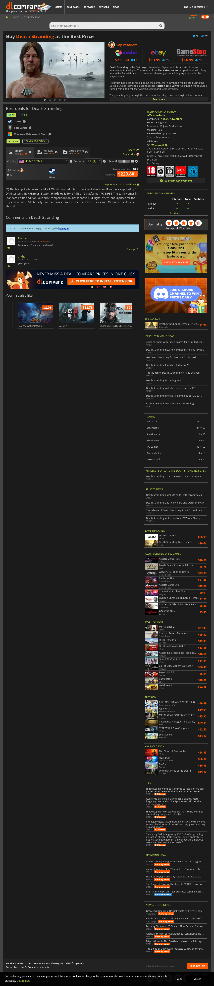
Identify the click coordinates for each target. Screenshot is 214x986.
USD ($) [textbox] (91, 161)
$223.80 (126, 174)
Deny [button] (179, 978)
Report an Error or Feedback (120, 184)
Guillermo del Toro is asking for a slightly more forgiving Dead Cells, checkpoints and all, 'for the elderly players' (173, 801)
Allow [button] (197, 978)
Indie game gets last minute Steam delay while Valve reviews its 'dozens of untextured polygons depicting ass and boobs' (175, 824)
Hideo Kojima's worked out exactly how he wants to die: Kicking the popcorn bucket (174, 813)
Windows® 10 (159, 145)
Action (164, 118)
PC (13, 115)
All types (13, 141)
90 (10, 174)
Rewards (104, 7)
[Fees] (124, 161)
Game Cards (73, 7)
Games (58, 7)
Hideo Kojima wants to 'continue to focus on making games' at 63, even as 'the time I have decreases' (175, 790)
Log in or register (194, 7)
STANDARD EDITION (35, 141)
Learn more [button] (23, 980)
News (116, 7)
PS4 (26, 115)
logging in (63, 228)
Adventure (176, 118)
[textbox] (31, 161)
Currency (79, 161)
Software (89, 7)
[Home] (7, 17)
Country (11, 161)
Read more (159, 99)
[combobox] (42, 161)
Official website (156, 115)
